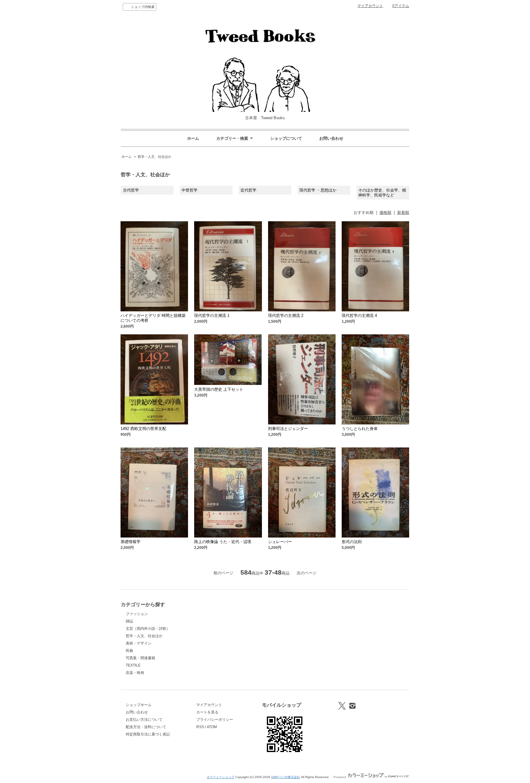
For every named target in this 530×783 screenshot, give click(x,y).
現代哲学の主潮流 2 (285, 315)
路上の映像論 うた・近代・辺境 (222, 541)
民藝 (129, 650)
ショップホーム (139, 705)
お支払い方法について (144, 719)
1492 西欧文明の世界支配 (143, 428)
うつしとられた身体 (360, 428)
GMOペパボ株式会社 (285, 777)
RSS (200, 727)
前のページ (223, 573)
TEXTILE (133, 665)
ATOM (212, 727)
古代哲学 (131, 190)
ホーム (193, 138)
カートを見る (207, 712)
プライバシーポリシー (214, 719)
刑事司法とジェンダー (288, 428)
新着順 (403, 212)
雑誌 (129, 621)
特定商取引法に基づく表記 (148, 734)
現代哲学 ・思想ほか (317, 190)
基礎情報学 (130, 541)
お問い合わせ (331, 138)
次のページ (307, 573)
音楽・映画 (135, 673)
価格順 (385, 212)
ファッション (137, 614)
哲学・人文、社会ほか (154, 156)
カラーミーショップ (220, 777)
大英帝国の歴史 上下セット (218, 389)
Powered (340, 777)
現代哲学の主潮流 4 (359, 315)
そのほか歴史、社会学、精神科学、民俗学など (382, 192)
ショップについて (286, 138)
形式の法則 (352, 541)
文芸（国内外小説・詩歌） (148, 628)
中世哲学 (190, 190)
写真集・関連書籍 (140, 658)
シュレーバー (280, 541)
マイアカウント (370, 6)
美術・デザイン (139, 643)
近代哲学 (248, 190)
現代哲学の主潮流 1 (211, 315)
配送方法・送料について (146, 727)
